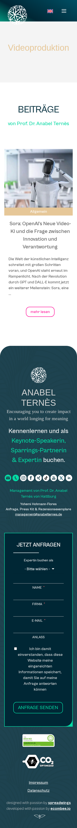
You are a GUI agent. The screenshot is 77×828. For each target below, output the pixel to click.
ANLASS (38, 637)
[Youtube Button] (53, 478)
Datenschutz (39, 790)
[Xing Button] (38, 478)
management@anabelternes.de (38, 514)
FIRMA (37, 604)
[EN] (50, 11)
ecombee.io (60, 808)
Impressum (38, 782)
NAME (37, 587)
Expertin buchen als (38, 560)
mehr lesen (40, 312)
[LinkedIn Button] (69, 478)
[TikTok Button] (46, 478)
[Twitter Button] (61, 478)
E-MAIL (37, 621)
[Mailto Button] (8, 478)
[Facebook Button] (31, 478)
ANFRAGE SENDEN (38, 707)
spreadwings (59, 803)
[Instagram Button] (23, 478)
